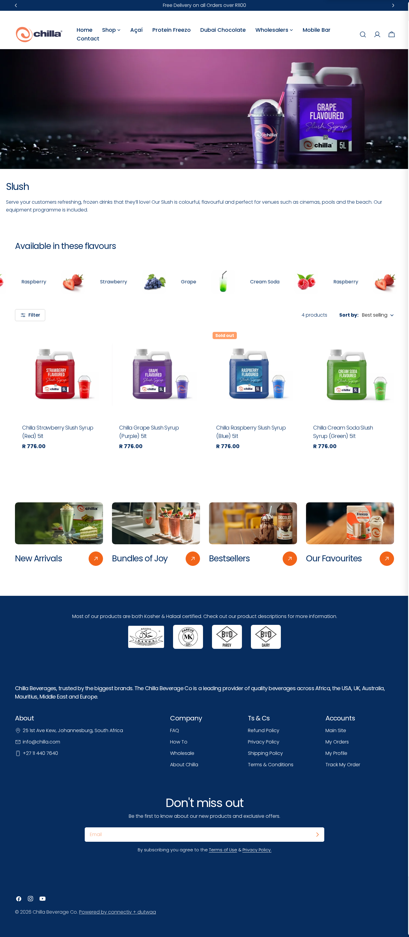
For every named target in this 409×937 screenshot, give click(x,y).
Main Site (335, 730)
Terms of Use (223, 850)
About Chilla (184, 764)
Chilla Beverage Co (55, 912)
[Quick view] (94, 341)
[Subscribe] (317, 834)
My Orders (337, 741)
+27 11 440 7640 (40, 753)
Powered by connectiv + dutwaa (117, 912)
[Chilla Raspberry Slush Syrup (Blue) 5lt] (253, 372)
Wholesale (182, 753)
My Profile (336, 753)
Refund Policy (263, 730)
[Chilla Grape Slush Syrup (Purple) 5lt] (156, 372)
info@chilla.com (41, 741)
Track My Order (342, 764)
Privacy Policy (263, 741)
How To (178, 741)
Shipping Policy (265, 753)
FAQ (174, 730)
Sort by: (348, 315)
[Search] (363, 34)
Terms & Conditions (270, 764)
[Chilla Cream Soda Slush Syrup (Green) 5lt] (350, 372)
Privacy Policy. (257, 850)
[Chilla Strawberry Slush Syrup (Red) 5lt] (59, 372)
